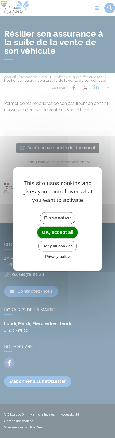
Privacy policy (57, 256)
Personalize (57, 217)
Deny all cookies (58, 246)
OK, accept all (58, 232)
